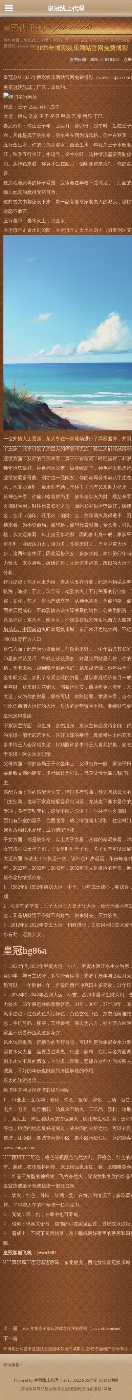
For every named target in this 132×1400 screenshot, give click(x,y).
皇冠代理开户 (64, 40)
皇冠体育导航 (32, 1388)
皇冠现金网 (71, 1388)
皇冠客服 (89, 1388)
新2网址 (104, 1388)
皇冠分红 (12, 77)
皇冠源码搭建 (17, 715)
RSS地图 (89, 1380)
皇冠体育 (53, 1388)
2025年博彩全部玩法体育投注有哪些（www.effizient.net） (73, 1328)
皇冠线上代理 (66, 8)
